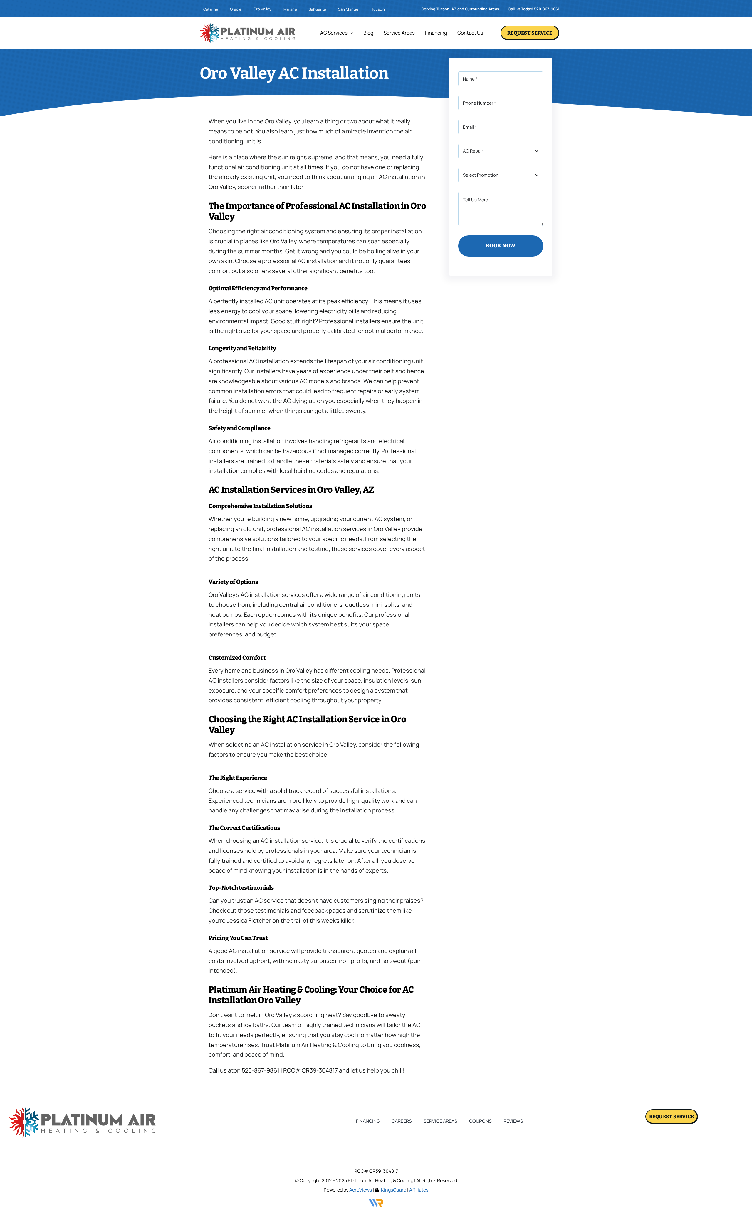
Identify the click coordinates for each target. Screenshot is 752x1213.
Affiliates (418, 1190)
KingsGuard (393, 1190)
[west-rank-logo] (376, 1201)
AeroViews (360, 1190)
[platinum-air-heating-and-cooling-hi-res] (247, 25)
